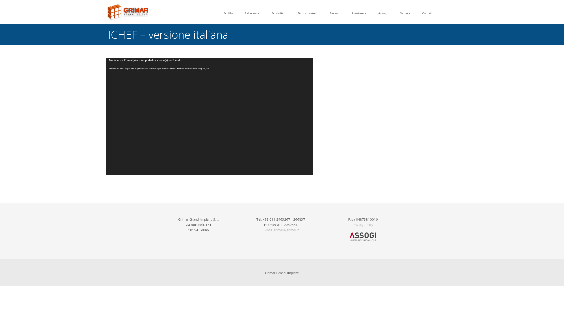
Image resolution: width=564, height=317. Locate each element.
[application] (209, 116)
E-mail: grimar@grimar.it (281, 230)
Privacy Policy (362, 224)
